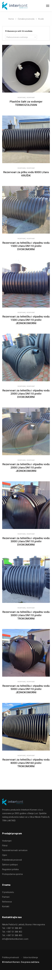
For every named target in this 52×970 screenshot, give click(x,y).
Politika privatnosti (10, 957)
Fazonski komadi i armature (14, 850)
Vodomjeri (7, 841)
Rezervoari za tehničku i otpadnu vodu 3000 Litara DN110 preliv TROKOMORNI (26, 615)
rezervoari (21, 97)
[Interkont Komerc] (14, 6)
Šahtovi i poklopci (10, 864)
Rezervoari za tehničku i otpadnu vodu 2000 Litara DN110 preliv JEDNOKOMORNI (26, 468)
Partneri (6, 897)
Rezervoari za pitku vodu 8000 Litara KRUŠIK (26, 173)
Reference (7, 902)
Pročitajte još (26, 85)
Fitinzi (5, 845)
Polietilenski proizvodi (12, 860)
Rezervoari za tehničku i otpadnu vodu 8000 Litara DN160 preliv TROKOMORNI (26, 763)
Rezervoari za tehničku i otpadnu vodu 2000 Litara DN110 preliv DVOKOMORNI (26, 394)
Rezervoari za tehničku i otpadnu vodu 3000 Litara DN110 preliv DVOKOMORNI (26, 541)
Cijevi (4, 855)
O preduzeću (8, 892)
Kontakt (5, 906)
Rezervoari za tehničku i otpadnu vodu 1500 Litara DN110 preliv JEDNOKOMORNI (26, 320)
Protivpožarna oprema (12, 874)
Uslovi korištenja (30, 957)
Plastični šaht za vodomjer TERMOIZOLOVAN (26, 103)
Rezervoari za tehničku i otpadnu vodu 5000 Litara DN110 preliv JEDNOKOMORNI (26, 689)
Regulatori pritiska (10, 869)
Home (11, 19)
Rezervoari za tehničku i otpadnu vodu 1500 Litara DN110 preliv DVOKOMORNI (26, 246)
